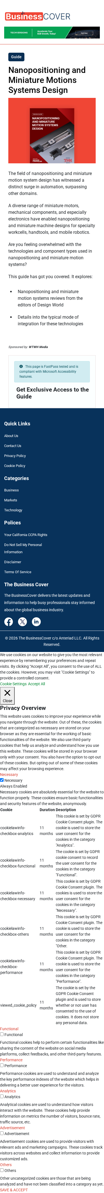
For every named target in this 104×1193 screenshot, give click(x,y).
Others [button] (6, 1164)
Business (11, 490)
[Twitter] (22, 621)
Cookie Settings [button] (13, 684)
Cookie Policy (14, 466)
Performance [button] (11, 1060)
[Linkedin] (36, 621)
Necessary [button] (9, 774)
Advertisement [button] (12, 1128)
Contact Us (12, 446)
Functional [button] (9, 1029)
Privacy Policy (15, 456)
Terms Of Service (17, 572)
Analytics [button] (8, 1091)
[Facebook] (8, 621)
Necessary (13, 780)
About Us (11, 436)
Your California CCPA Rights (25, 535)
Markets (10, 500)
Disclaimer (12, 562)
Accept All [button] (36, 684)
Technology (13, 510)
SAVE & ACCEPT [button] (14, 1190)
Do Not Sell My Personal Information (23, 548)
